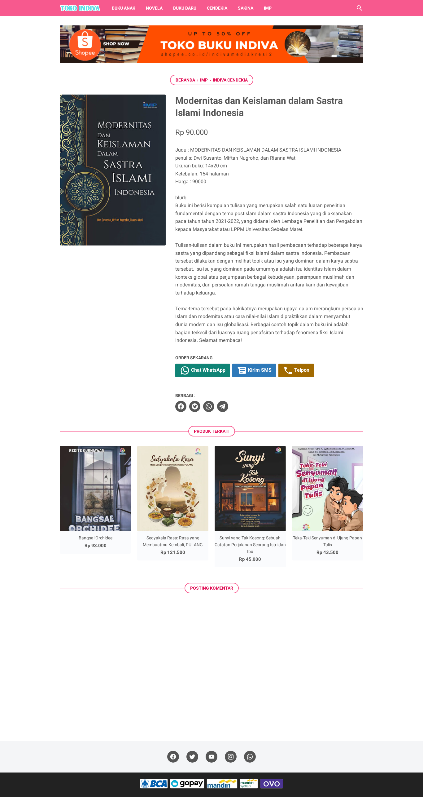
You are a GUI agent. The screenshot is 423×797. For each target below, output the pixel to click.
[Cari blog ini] (359, 8)
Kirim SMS (259, 370)
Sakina (245, 8)
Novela (154, 8)
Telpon (301, 370)
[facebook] (180, 406)
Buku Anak (123, 8)
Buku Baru (184, 8)
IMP (268, 8)
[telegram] (222, 406)
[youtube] (211, 757)
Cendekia (217, 8)
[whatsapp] (208, 406)
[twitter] (194, 406)
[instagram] (231, 757)
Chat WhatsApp (207, 370)
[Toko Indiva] (80, 8)
